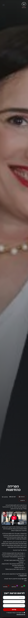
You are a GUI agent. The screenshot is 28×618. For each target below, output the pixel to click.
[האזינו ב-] (24, 586)
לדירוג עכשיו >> (22, 576)
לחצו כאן (24, 579)
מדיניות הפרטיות (21, 614)
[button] (3, 5)
